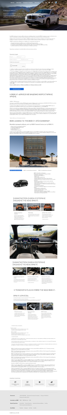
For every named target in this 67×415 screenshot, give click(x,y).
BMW (21, 400)
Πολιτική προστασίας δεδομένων (26, 404)
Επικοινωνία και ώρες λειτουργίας (33, 395)
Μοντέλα (12, 2)
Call (43, 2)
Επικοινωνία (37, 2)
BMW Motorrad (25, 400)
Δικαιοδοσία (22, 403)
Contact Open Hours (46, 2)
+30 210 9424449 (23, 395)
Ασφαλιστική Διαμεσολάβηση (38, 403)
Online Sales (18, 2)
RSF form (52, 2)
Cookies (46, 403)
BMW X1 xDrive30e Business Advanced (44, 170)
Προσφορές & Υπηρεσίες (28, 2)
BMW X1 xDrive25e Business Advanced (30, 170)
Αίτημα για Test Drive (44, 395)
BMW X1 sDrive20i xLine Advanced (16, 170)
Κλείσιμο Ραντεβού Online (24, 397)
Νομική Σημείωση (28, 403)
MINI (30, 400)
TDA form (49, 2)
